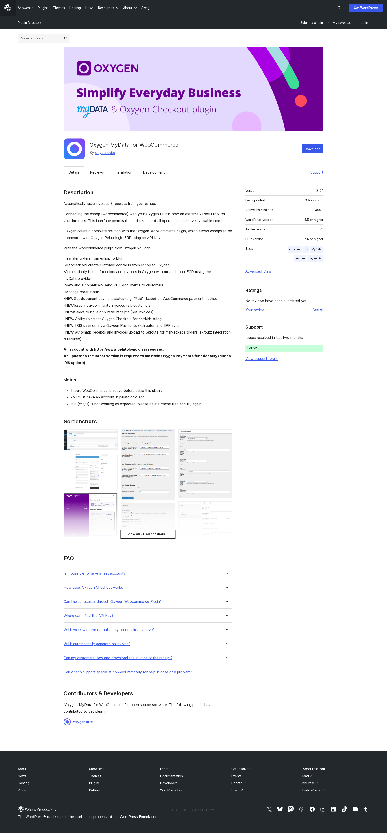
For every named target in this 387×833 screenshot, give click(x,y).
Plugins (94, 783)
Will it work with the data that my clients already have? (109, 630)
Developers (169, 783)
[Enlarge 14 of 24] (226, 435)
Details (74, 172)
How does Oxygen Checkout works (93, 587)
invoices (294, 249)
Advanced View (258, 271)
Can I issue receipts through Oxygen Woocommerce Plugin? (113, 601)
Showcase (97, 769)
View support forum (261, 358)
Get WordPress (366, 8)
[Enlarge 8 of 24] (169, 509)
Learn (164, 769)
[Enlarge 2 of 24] (111, 460)
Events (236, 776)
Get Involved (241, 769)
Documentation (171, 776)
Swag (237, 790)
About (22, 769)
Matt (307, 776)
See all (318, 310)
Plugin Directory (30, 22)
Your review (255, 310)
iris (306, 249)
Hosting (23, 783)
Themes (95, 776)
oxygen (300, 258)
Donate (238, 783)
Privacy (23, 790)
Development (154, 172)
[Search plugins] (65, 38)
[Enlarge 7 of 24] (169, 435)
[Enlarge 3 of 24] (111, 499)
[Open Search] (338, 8)
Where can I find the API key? (88, 615)
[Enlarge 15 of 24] (226, 507)
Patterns (95, 790)
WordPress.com (315, 769)
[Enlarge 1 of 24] (111, 435)
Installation (123, 172)
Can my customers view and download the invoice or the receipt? (118, 658)
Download (312, 149)
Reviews (97, 172)
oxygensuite (105, 152)
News (22, 776)
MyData (317, 249)
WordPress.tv (172, 790)
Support (316, 172)
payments (315, 258)
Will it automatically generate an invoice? (97, 644)
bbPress (310, 783)
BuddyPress (313, 790)
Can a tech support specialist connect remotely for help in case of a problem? (128, 672)
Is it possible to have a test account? (94, 573)
